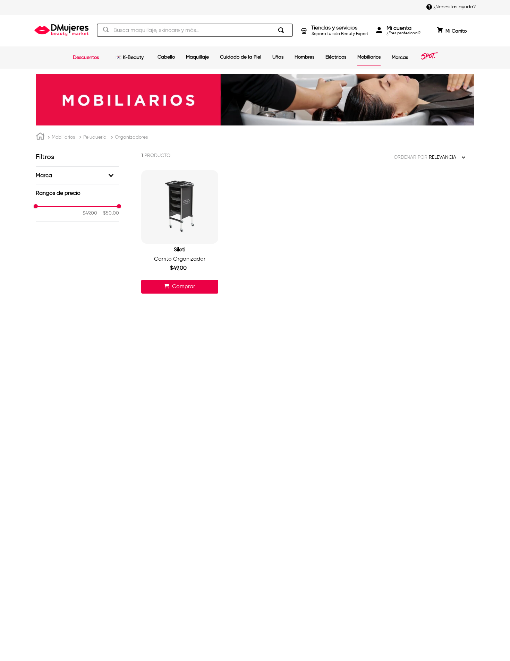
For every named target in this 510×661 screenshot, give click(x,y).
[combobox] (195, 30)
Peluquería (95, 137)
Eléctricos (335, 57)
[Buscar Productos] (282, 30)
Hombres (304, 57)
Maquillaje (197, 57)
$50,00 (109, 213)
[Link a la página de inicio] (40, 137)
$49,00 (90, 213)
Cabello (166, 57)
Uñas (277, 57)
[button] (77, 175)
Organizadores (131, 137)
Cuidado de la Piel (240, 57)
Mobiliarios (369, 57)
